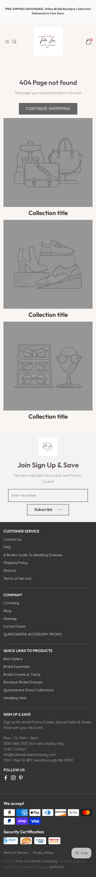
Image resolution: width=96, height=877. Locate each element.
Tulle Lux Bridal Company (36, 861)
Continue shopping (48, 109)
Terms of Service (15, 853)
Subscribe (43, 509)
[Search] (17, 41)
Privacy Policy (43, 853)
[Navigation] (8, 41)
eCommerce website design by (26, 867)
